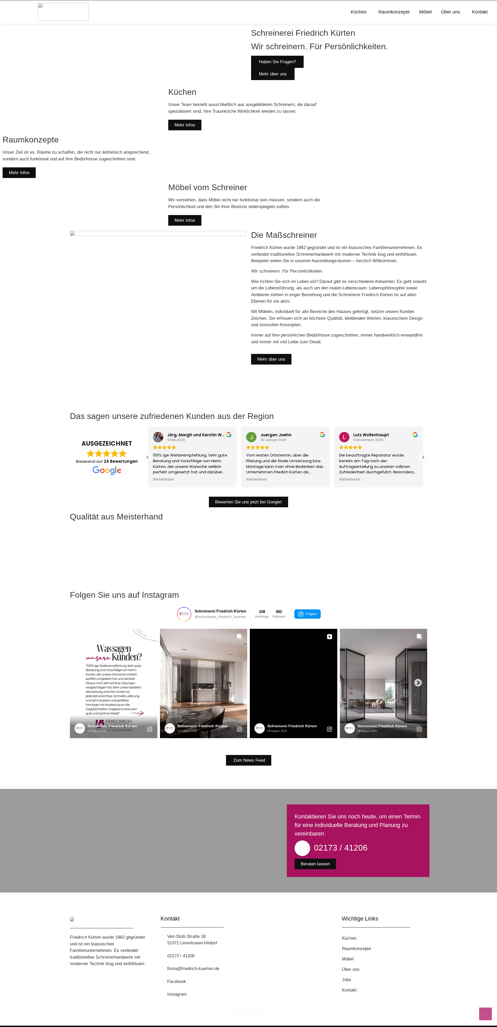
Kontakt (480, 12)
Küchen (359, 12)
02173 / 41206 (341, 847)
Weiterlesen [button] (163, 479)
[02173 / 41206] (302, 848)
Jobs (346, 979)
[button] (423, 457)
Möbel (425, 12)
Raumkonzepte (394, 12)
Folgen (311, 614)
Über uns (450, 12)
